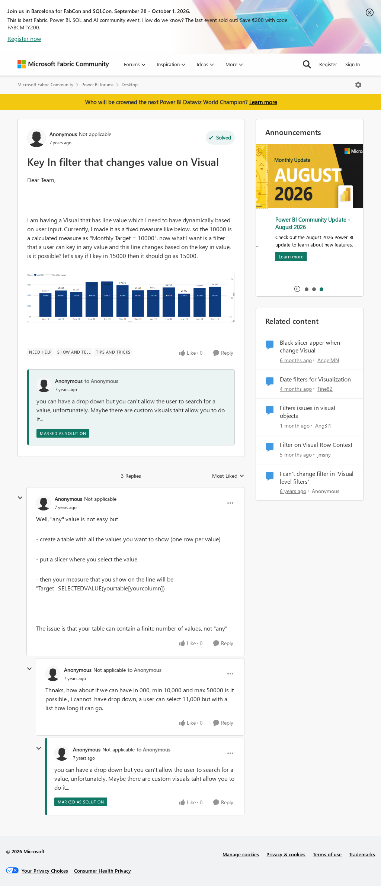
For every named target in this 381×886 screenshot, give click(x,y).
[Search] (306, 64)
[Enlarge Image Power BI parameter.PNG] (131, 296)
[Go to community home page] (63, 64)
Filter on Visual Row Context (316, 444)
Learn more (263, 102)
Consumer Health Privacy (102, 870)
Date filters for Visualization (315, 379)
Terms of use (327, 854)
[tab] (306, 289)
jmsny (324, 454)
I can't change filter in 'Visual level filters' (316, 477)
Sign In (352, 64)
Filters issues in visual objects (307, 411)
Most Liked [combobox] (228, 476)
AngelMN (328, 360)
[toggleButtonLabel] (358, 85)
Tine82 (325, 388)
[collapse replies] (20, 497)
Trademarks (362, 854)
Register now (24, 38)
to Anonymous (101, 380)
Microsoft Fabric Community (45, 84)
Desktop (130, 84)
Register (328, 64)
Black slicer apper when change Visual (310, 346)
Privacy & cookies (285, 854)
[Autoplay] (297, 289)
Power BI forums (97, 84)
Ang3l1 (323, 425)
